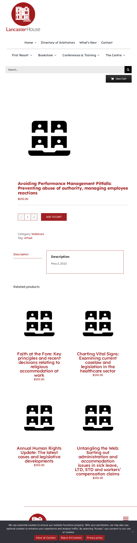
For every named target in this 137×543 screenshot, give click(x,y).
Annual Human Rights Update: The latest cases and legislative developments (39, 454)
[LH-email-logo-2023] (23, 3)
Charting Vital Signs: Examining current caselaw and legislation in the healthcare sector (98, 362)
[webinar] (68, 136)
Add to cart (54, 216)
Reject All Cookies (71, 537)
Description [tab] (21, 254)
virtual (28, 238)
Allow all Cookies (45, 537)
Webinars (37, 234)
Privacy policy (95, 537)
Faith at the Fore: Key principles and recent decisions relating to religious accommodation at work (39, 364)
